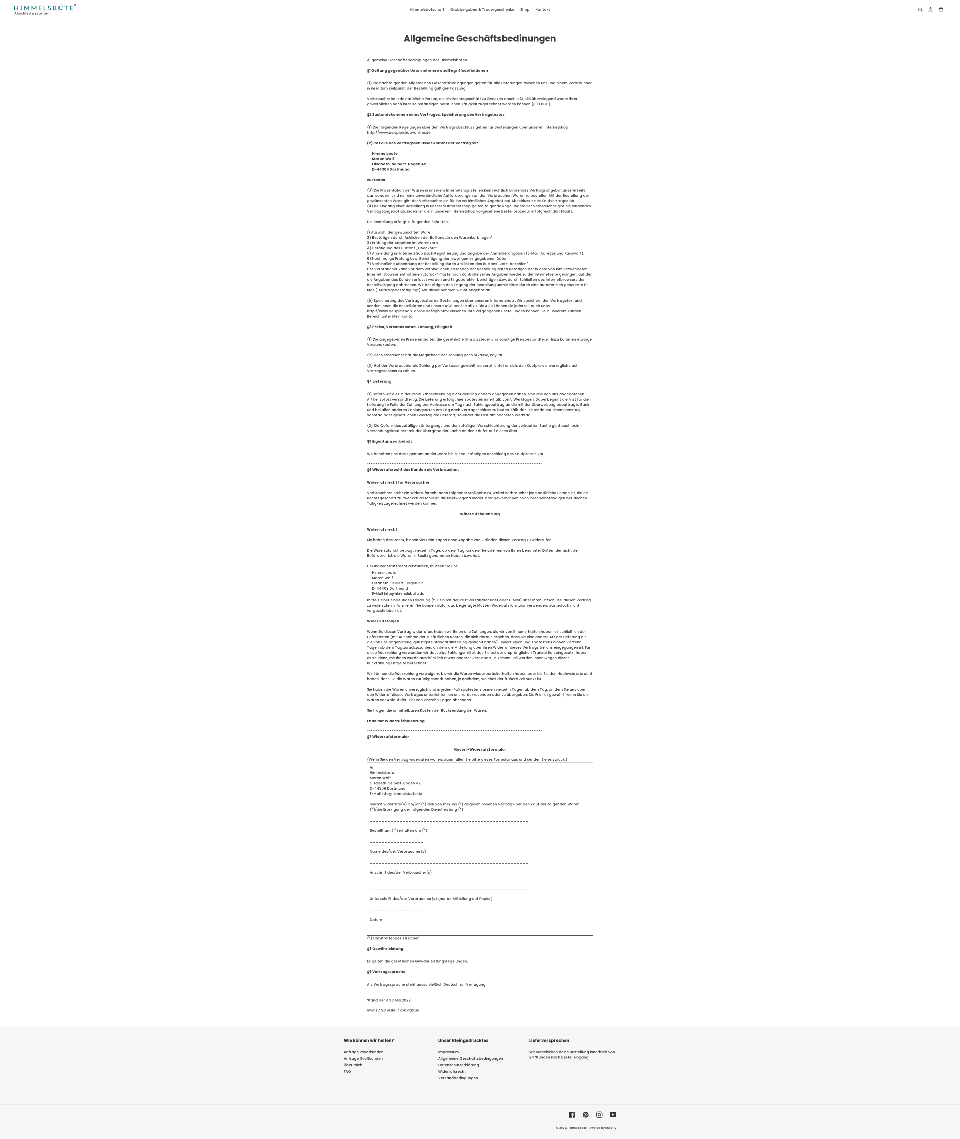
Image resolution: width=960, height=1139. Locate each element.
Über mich (353, 1064)
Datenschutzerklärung (458, 1064)
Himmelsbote (577, 1128)
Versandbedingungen (458, 1077)
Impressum (448, 1051)
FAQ (347, 1071)
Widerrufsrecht (452, 1071)
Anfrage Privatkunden (364, 1051)
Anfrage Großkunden (363, 1058)
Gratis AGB (376, 1010)
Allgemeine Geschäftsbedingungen (470, 1058)
